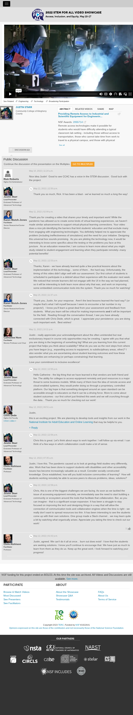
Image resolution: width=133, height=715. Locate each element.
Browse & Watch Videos (16, 592)
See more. (72, 578)
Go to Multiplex (83, 164)
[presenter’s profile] (6, 118)
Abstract (65, 109)
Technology (38, 101)
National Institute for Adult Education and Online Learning (61, 421)
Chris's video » (10, 421)
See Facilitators (11, 603)
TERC (61, 625)
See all (62, 145)
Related (83, 109)
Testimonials (62, 599)
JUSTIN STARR (24, 107)
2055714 (78, 122)
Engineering (23, 101)
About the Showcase (67, 592)
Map (111, 109)
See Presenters (11, 599)
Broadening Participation (59, 101)
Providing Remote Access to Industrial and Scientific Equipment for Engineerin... (83, 115)
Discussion (22, 150)
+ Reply (33, 427)
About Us (103, 595)
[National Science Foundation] (73, 615)
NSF (78, 625)
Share (100, 109)
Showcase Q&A (64, 595)
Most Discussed (12, 595)
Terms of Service (107, 599)
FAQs (101, 592)
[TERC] (60, 615)
